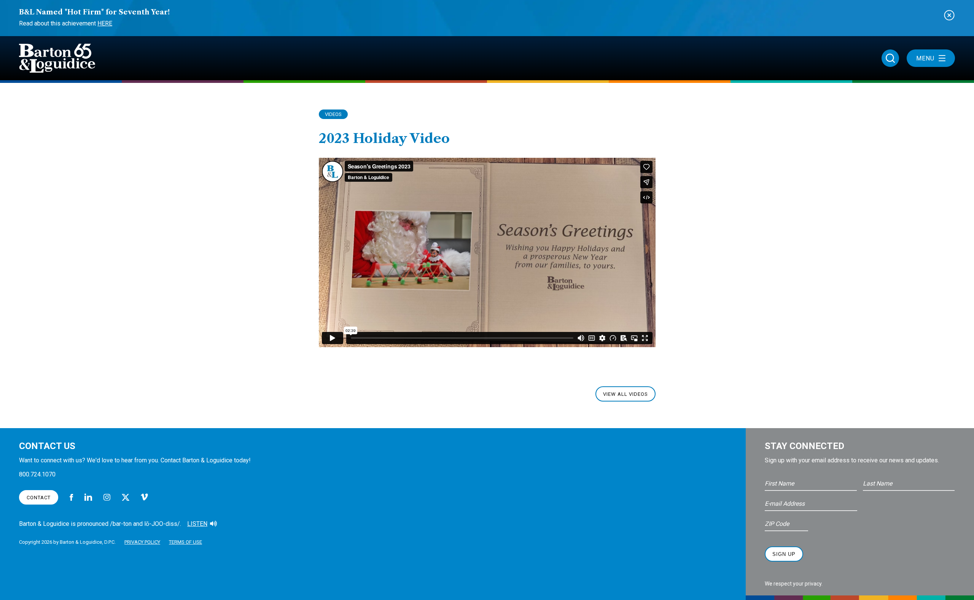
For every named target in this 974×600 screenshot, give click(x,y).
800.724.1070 (37, 474)
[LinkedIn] (88, 497)
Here (104, 23)
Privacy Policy (142, 542)
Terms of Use (185, 542)
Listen (197, 523)
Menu (925, 58)
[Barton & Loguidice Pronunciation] (213, 524)
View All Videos (625, 394)
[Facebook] (71, 497)
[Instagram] (106, 497)
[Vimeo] (144, 497)
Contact (39, 497)
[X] (125, 497)
